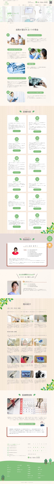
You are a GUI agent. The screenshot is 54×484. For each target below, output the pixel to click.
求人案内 (18, 467)
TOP (8, 465)
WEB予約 (49, 239)
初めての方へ (9, 469)
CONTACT (49, 246)
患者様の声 (8, 471)
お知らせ (8, 476)
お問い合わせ (19, 471)
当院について (9, 467)
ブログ (8, 473)
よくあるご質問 (19, 465)
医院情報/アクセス (20, 469)
